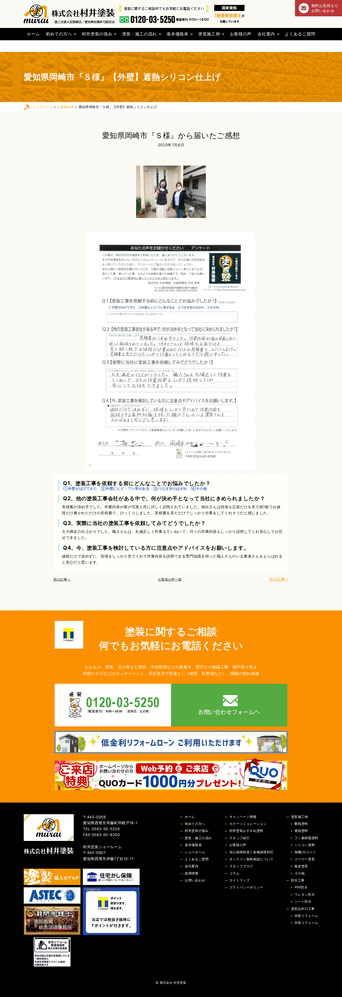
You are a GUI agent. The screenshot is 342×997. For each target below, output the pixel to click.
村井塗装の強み (97, 33)
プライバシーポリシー (246, 887)
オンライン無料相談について (251, 859)
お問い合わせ (195, 880)
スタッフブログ (241, 866)
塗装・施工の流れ (139, 33)
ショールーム (195, 852)
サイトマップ (239, 880)
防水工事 (298, 880)
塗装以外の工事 (303, 909)
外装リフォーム (306, 923)
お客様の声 (240, 33)
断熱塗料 (301, 824)
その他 (300, 873)
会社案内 (266, 33)
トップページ (42, 107)
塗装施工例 (209, 33)
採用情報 (191, 873)
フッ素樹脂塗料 (306, 838)
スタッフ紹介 (239, 838)
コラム (234, 873)
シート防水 (303, 901)
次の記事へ (278, 579)
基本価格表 (177, 33)
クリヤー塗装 (305, 859)
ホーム (33, 33)
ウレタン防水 (305, 894)
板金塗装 (301, 866)
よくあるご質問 (300, 33)
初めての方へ (59, 33)
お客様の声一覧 (170, 579)
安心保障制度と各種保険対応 (251, 852)
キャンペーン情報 (243, 817)
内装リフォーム (306, 916)
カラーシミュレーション (248, 824)
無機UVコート (305, 852)
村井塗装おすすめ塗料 (246, 831)
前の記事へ (62, 579)
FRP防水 (301, 887)
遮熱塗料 (301, 831)
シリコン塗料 (305, 845)
